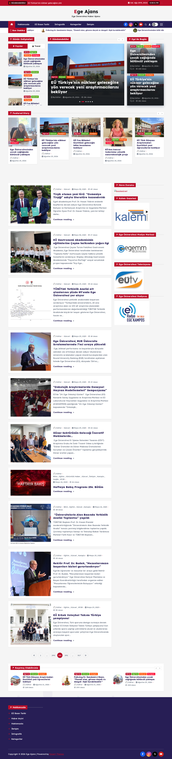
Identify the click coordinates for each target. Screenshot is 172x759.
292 (66, 655)
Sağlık (56, 479)
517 (79, 655)
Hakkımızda (23, 24)
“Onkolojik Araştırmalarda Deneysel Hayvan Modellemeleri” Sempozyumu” (80, 388)
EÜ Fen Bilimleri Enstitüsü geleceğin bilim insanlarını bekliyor (84, 144)
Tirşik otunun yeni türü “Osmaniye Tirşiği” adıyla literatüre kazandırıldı (79, 195)
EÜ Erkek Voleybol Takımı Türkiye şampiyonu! (77, 616)
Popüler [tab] (19, 46)
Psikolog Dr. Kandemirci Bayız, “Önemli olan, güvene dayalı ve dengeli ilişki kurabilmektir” (38, 679)
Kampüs (36, 55)
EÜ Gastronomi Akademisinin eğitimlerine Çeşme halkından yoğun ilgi (81, 241)
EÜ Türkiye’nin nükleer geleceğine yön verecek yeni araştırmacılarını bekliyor (33, 83)
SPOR (62, 479)
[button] (119, 39)
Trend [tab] (37, 46)
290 (53, 655)
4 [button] (88, 101)
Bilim (27, 52)
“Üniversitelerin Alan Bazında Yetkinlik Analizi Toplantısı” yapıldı (80, 516)
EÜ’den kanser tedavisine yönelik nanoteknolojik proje (116, 152)
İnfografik (60, 24)
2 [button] (81, 101)
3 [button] (85, 101)
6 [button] (92, 101)
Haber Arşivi (17, 718)
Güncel (28, 55)
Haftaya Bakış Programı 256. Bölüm (78, 487)
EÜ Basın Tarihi (42, 24)
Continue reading (62, 219)
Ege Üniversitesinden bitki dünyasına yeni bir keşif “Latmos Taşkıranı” (64, 30)
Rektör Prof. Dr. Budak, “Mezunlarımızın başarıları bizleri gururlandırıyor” (80, 565)
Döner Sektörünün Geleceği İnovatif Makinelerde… (78, 434)
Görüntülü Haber (73, 476)
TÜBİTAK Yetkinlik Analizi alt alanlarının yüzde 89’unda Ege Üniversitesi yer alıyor (74, 292)
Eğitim (33, 52)
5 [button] (90, 101)
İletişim (90, 24)
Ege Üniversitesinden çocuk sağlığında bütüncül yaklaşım (34, 61)
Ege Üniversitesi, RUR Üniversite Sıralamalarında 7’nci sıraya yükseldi (79, 342)
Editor (56, 97)
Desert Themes (56, 754)
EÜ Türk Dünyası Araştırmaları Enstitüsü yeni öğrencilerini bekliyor (148, 144)
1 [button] (79, 101)
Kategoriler (75, 24)
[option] (84, 75)
